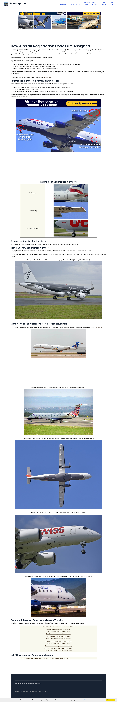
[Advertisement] (58, 37)
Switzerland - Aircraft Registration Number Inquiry (58, 646)
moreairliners (95, 3)
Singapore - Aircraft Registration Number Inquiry (58, 641)
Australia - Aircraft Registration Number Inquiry (58, 629)
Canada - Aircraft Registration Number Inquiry (58, 634)
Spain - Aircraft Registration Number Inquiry (58, 643)
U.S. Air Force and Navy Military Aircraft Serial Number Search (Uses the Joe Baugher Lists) (45, 658)
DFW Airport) (98, 327)
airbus (70, 4)
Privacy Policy (84, 700)
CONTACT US (38, 683)
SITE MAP (17, 683)
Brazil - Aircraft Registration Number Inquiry (58, 631)
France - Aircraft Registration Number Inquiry (58, 638)
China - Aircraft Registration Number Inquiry (58, 636)
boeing (78, 4)
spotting (62, 4)
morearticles (104, 3)
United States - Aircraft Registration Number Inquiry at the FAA (58, 626)
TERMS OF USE (31, 683)
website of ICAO (48, 77)
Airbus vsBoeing (87, 3)
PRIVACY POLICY (23, 683)
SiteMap (112, 3)
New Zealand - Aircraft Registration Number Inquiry (58, 650)
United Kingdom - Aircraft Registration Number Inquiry (58, 648)
